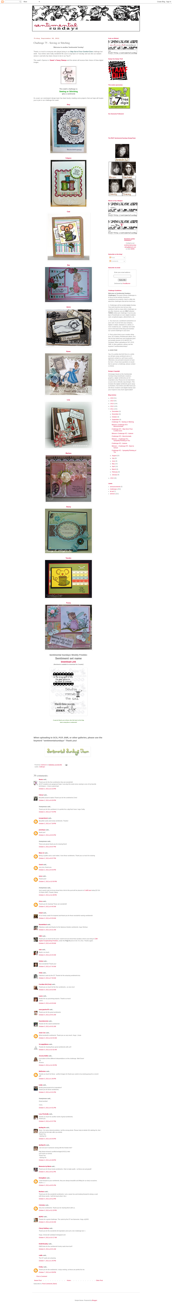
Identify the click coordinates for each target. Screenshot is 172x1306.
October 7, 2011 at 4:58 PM (47, 1272)
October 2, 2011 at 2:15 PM (47, 789)
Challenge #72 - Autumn (119, 443)
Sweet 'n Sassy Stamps (58, 60)
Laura (41, 996)
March (114, 469)
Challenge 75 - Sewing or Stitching (123, 422)
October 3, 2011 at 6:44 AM (47, 955)
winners (112, 494)
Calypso (68, 158)
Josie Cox (42, 1033)
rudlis (41, 1255)
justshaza (42, 830)
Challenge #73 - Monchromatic (121, 436)
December (115, 411)
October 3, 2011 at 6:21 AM (47, 930)
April (113, 466)
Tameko (68, 558)
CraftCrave (87, 890)
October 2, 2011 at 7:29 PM (47, 823)
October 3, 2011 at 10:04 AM (48, 1038)
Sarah (41, 864)
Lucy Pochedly (44, 1114)
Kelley (41, 1267)
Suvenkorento (43, 1021)
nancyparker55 (44, 1009)
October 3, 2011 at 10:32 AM (48, 1049)
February (115, 472)
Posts (113, 257)
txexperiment (43, 818)
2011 (112, 409)
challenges (42, 766)
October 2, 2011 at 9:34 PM (47, 870)
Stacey (68, 507)
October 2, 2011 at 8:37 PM (47, 847)
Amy (68, 104)
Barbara (41, 1191)
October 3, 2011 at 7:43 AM (47, 966)
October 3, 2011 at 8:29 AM (47, 1003)
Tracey (68, 603)
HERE (133, 249)
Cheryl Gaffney (44, 1228)
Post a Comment (42, 1276)
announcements (115, 486)
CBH (40, 936)
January (114, 475)
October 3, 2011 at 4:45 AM (47, 906)
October (114, 417)
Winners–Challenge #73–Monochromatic (120, 425)
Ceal (68, 211)
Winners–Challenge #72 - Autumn (122, 433)
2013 (112, 403)
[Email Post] (66, 764)
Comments (114, 261)
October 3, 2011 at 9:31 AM (47, 1026)
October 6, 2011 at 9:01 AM (47, 1249)
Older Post (99, 1280)
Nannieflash (43, 924)
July (113, 458)
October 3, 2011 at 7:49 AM (47, 978)
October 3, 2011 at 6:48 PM (47, 1160)
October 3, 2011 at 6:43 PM (47, 1139)
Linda (40, 1085)
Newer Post (38, 1280)
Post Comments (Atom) (49, 1284)
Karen (68, 351)
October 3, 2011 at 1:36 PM (47, 1079)
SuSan (41, 961)
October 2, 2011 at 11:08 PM (48, 895)
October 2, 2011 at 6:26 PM (47, 800)
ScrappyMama (44, 1044)
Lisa (68, 400)
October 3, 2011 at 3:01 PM (47, 1092)
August (114, 455)
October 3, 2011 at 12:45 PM (48, 1065)
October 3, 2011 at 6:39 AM (47, 943)
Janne (68, 307)
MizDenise (42, 1071)
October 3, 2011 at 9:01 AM (47, 1015)
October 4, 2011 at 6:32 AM (47, 1222)
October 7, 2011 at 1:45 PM (47, 1261)
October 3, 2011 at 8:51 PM (47, 1185)
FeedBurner (126, 283)
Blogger (94, 1300)
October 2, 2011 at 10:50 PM (48, 881)
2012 (112, 406)
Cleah (41, 913)
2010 (112, 478)
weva (40, 876)
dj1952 (41, 1216)
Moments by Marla (45, 1166)
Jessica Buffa (43, 1056)
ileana (41, 779)
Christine (42, 1205)
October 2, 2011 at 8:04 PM (47, 835)
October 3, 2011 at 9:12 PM (47, 1199)
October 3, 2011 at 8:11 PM (47, 1172)
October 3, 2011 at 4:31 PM (47, 1108)
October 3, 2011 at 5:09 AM (47, 918)
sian (40, 949)
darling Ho (42, 1127)
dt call (112, 491)
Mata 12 (41, 853)
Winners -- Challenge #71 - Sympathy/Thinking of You (121, 439)
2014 (112, 401)
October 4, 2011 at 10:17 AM (48, 1237)
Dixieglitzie (42, 1178)
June (113, 461)
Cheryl (41, 795)
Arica (40, 901)
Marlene (68, 453)
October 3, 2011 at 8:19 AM (47, 990)
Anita (40, 973)
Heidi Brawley (43, 1244)
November (115, 414)
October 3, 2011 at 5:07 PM (47, 1121)
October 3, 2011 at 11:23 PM (48, 1210)
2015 (112, 398)
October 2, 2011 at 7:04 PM (47, 812)
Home (69, 1280)
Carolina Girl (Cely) (45, 984)
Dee (68, 265)
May (113, 464)
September (115, 419)
